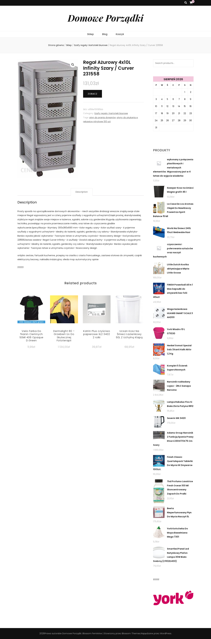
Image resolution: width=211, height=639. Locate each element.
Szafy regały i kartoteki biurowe (111, 113)
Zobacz (92, 93)
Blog (104, 34)
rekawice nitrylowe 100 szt (97, 121)
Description (82, 191)
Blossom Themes (131, 633)
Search (189, 63)
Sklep (90, 34)
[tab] (82, 192)
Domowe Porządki (105, 18)
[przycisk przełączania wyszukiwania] (185, 3)
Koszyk (120, 34)
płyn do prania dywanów (102, 117)
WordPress (165, 633)
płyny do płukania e (127, 117)
